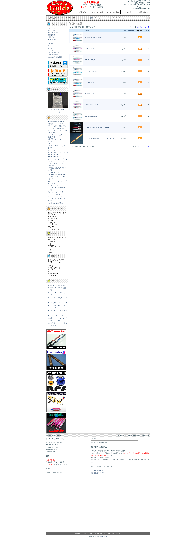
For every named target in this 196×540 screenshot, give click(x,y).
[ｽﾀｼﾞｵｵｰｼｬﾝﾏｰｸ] (57, 224)
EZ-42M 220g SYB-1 (91, 105)
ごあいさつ (51, 28)
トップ (49, 18)
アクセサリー (52, 172)
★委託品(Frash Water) (55, 121)
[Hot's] (57, 228)
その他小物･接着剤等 (55, 203)
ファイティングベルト (55, 196)
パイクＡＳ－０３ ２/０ (58, 303)
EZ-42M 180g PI (90, 60)
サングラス (51, 185)
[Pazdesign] (57, 264)
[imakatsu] (57, 245)
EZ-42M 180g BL (90, 49)
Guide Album (52, 39)
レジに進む (129, 12)
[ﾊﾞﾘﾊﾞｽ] (57, 270)
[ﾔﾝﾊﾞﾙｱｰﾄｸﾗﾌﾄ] (57, 219)
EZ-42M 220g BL (90, 82)
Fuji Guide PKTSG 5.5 (58, 109)
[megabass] (57, 249)
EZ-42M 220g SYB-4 (91, 116)
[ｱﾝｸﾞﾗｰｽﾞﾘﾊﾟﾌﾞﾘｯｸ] (57, 262)
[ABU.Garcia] (57, 276)
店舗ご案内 (51, 35)
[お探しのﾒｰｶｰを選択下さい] (57, 213)
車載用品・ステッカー (55, 139)
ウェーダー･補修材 (54, 194)
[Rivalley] (57, 266)
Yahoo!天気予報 (53, 54)
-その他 (50, 50)
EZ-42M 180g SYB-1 (91, 71)
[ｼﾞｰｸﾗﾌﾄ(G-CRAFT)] (57, 230)
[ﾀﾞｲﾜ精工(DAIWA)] (57, 268)
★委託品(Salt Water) (54, 124)
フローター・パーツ (54, 192)
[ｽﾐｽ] (57, 272)
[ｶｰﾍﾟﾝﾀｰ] (57, 220)
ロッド (50, 150)
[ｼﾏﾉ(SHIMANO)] (57, 274)
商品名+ (87, 30)
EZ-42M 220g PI (90, 93)
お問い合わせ (143, 12)
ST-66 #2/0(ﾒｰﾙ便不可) (58, 285)
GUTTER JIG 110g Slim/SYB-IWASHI (97, 127)
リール (50, 143)
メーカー (131, 30)
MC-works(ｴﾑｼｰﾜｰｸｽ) (68, 18)
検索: (92, 18)
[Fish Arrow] (57, 239)
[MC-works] (57, 215)
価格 (125, 30)
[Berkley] (57, 253)
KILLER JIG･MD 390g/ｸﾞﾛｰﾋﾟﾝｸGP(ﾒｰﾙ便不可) (100, 138)
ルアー (50, 141)
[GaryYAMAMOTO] (57, 247)
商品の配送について (54, 32)
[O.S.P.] (57, 243)
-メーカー (51, 48)
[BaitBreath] (57, 251)
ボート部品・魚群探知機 (56, 128)
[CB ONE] (57, 226)
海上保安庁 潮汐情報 (55, 57)
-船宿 (49, 46)
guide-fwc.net (104, 536)
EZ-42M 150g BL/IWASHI (93, 37)
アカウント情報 (97, 12)
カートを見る (114, 12)
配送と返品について (54, 30)
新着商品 (82, 12)
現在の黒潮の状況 (53, 52)
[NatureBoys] (57, 217)
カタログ (56, 18)
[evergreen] (57, 241)
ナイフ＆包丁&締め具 (55, 174)
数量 (147, 30)
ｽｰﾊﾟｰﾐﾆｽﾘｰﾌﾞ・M (56, 315)
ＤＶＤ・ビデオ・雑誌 (55, 126)
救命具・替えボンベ (54, 157)
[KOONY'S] (57, 222)
